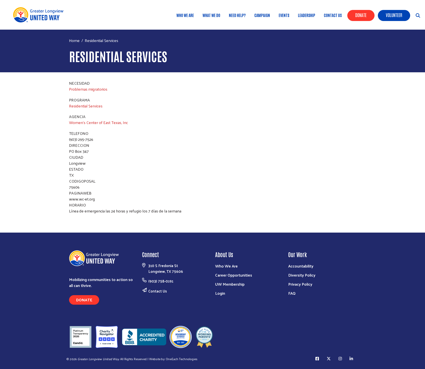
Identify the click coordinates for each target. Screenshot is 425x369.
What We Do (211, 15)
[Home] (40, 15)
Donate (361, 15)
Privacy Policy (300, 284)
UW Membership (230, 284)
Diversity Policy (301, 274)
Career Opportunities (233, 274)
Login (220, 293)
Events (284, 15)
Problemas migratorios (88, 89)
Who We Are (185, 15)
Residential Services (85, 105)
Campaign (262, 15)
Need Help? (237, 15)
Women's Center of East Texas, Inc (98, 122)
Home (74, 40)
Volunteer (394, 15)
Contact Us (333, 15)
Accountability (300, 265)
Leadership (306, 15)
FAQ (292, 293)
